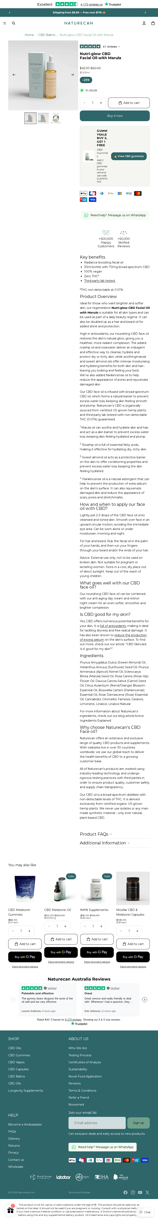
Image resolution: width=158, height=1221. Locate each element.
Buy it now (115, 116)
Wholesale (15, 1167)
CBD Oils (14, 1048)
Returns (14, 1145)
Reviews (75, 1083)
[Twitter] (147, 1192)
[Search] (13, 23)
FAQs (12, 1131)
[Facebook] (125, 1192)
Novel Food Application (85, 1076)
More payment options (25, 966)
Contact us (16, 1160)
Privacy (13, 1153)
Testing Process (80, 1055)
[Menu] (4, 23)
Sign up (138, 1123)
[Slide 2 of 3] (43, 118)
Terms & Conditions (82, 1090)
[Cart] (153, 23)
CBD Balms (46, 35)
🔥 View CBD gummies (129, 156)
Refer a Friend (79, 1097)
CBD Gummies (19, 1055)
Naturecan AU (26, 1192)
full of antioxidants (113, 626)
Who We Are (78, 1048)
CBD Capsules (18, 1069)
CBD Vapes (16, 1062)
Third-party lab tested (100, 281)
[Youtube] (140, 1192)
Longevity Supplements (25, 1090)
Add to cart (131, 103)
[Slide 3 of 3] (56, 118)
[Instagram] (132, 1192)
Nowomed (76, 1104)
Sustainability (78, 1069)
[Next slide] (145, 12)
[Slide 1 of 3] (30, 118)
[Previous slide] (9, 12)
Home (29, 35)
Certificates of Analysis (85, 1062)
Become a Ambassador (25, 1124)
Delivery (14, 1139)
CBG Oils (14, 1083)
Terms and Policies (79, 1192)
